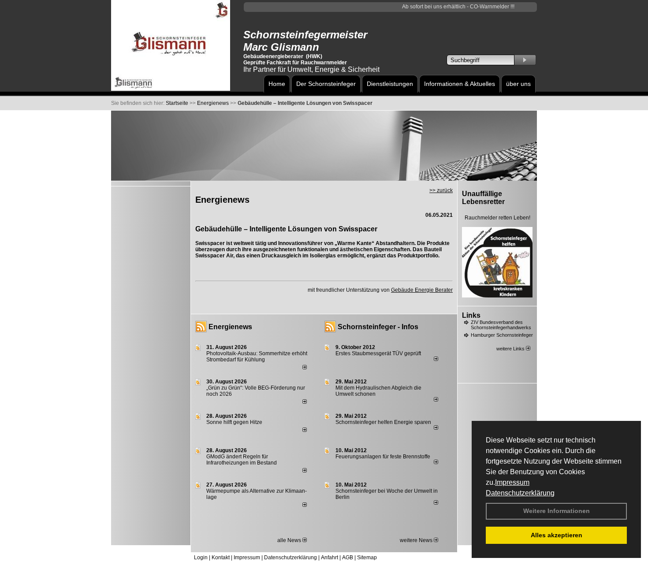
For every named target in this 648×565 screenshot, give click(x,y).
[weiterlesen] (304, 367)
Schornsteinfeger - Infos (378, 327)
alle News (289, 540)
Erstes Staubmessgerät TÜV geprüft (378, 353)
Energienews (230, 327)
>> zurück (441, 190)
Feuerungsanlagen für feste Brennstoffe (382, 456)
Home (276, 83)
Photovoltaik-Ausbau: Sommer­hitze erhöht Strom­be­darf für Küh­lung (256, 356)
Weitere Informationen (556, 510)
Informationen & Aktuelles (459, 83)
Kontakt (221, 557)
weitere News (417, 540)
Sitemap (367, 557)
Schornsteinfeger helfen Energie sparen (383, 422)
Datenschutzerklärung (520, 493)
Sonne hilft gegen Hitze (234, 422)
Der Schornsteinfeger (326, 83)
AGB (347, 557)
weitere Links (511, 348)
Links (471, 315)
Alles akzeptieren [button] (556, 535)
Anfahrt (329, 557)
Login (201, 557)
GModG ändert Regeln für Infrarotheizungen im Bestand (241, 459)
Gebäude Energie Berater (422, 290)
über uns (518, 83)
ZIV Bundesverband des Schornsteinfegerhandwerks (501, 325)
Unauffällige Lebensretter (483, 197)
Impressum (512, 482)
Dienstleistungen (390, 83)
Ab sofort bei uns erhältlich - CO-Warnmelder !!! (451, 7)
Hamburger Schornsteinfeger (502, 335)
